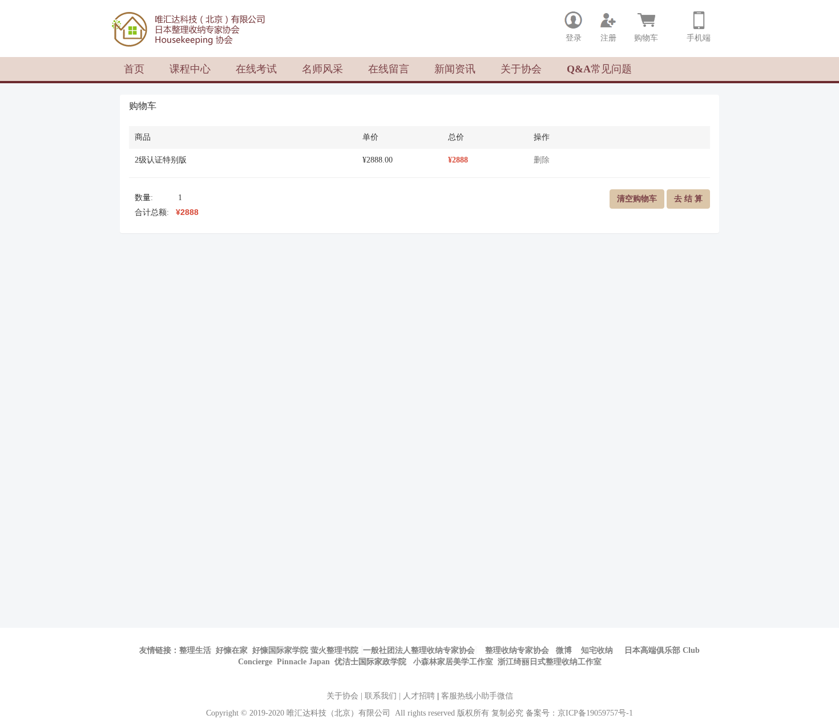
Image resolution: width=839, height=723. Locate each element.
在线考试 (256, 69)
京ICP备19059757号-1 (595, 713)
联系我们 (381, 696)
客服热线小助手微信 (477, 696)
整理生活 (195, 650)
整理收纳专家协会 (518, 650)
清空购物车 (637, 198)
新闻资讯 (454, 69)
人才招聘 (419, 696)
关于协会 (521, 69)
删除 (542, 160)
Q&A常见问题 (599, 69)
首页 (134, 69)
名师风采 (322, 69)
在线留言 (388, 69)
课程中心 (190, 69)
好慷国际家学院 (280, 650)
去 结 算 (688, 198)
